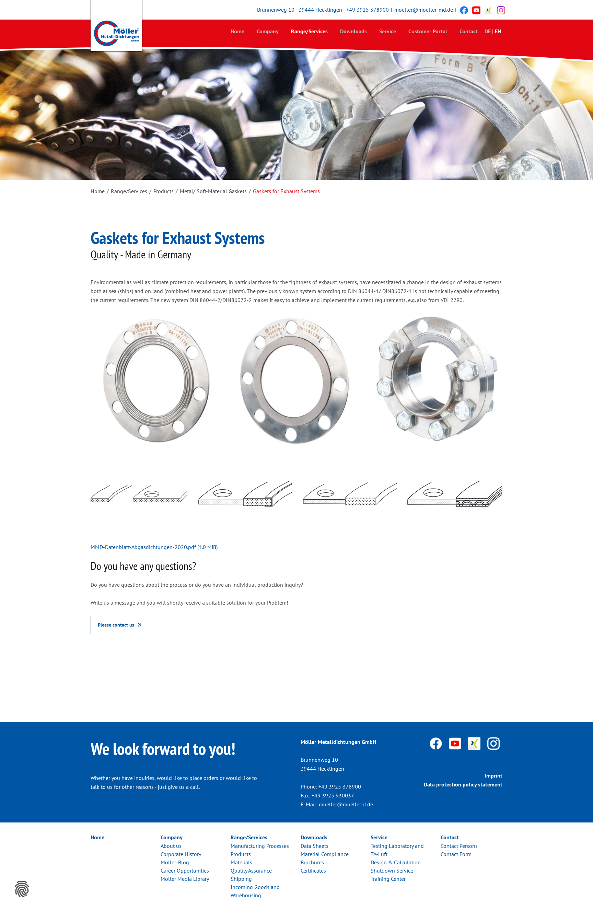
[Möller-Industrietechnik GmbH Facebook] (463, 9)
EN (498, 31)
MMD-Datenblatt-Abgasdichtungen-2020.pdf (154, 547)
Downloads (353, 31)
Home (237, 31)
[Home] (116, 27)
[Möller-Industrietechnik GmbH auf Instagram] (501, 9)
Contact (469, 31)
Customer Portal (427, 31)
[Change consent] (22, 889)
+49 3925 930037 (333, 795)
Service (387, 31)
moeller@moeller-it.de (346, 804)
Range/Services (309, 31)
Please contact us (116, 624)
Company (268, 31)
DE (488, 31)
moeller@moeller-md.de (423, 9)
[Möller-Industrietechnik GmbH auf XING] (488, 9)
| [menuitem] (492, 31)
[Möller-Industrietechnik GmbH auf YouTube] (476, 9)
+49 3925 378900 (367, 9)
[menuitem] (237, 31)
